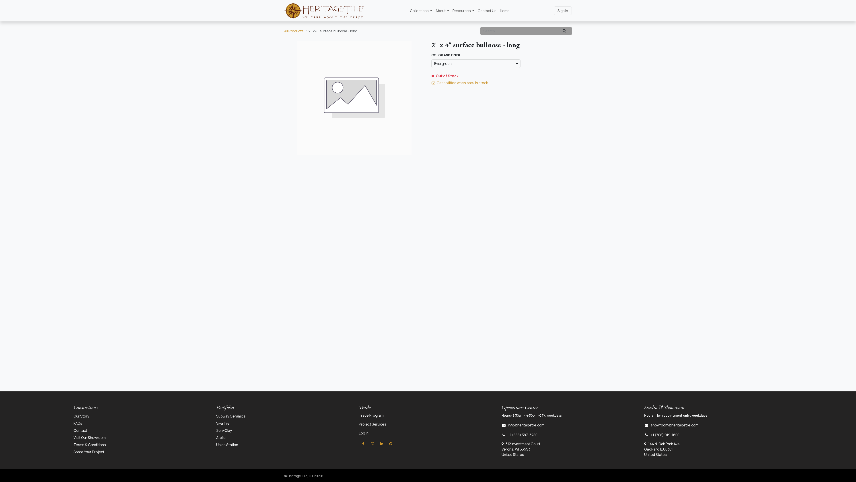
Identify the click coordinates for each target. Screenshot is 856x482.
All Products (294, 31)
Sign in (563, 10)
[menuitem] (421, 10)
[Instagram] (372, 443)
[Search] (564, 31)
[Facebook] (363, 443)
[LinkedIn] (381, 443)
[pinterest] (390, 443)
